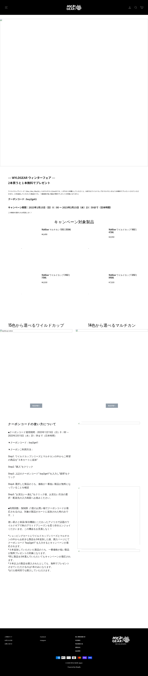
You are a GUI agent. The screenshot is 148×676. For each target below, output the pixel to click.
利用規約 (77, 640)
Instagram (43, 640)
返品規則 (77, 651)
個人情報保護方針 (80, 637)
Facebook (43, 637)
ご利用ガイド (8, 637)
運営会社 (77, 647)
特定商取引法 (79, 644)
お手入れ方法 (8, 640)
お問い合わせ (8, 644)
